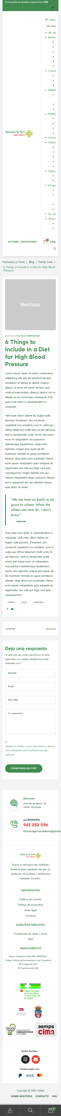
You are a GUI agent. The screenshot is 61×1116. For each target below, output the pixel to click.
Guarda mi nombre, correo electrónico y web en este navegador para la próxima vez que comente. (30, 750)
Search (30, 1110)
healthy (11, 602)
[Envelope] (36, 1059)
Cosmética (54, 70)
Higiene (52, 113)
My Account (10, 1110)
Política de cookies (30, 899)
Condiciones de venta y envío (30, 933)
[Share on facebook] (7, 609)
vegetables (38, 602)
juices (24, 602)
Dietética (53, 90)
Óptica (52, 171)
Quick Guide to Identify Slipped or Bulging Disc (17, 628)
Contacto (30, 915)
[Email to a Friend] (12, 609)
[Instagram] (52, 7)
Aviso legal (30, 910)
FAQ (30, 939)
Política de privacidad (30, 904)
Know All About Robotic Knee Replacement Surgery (44, 628)
